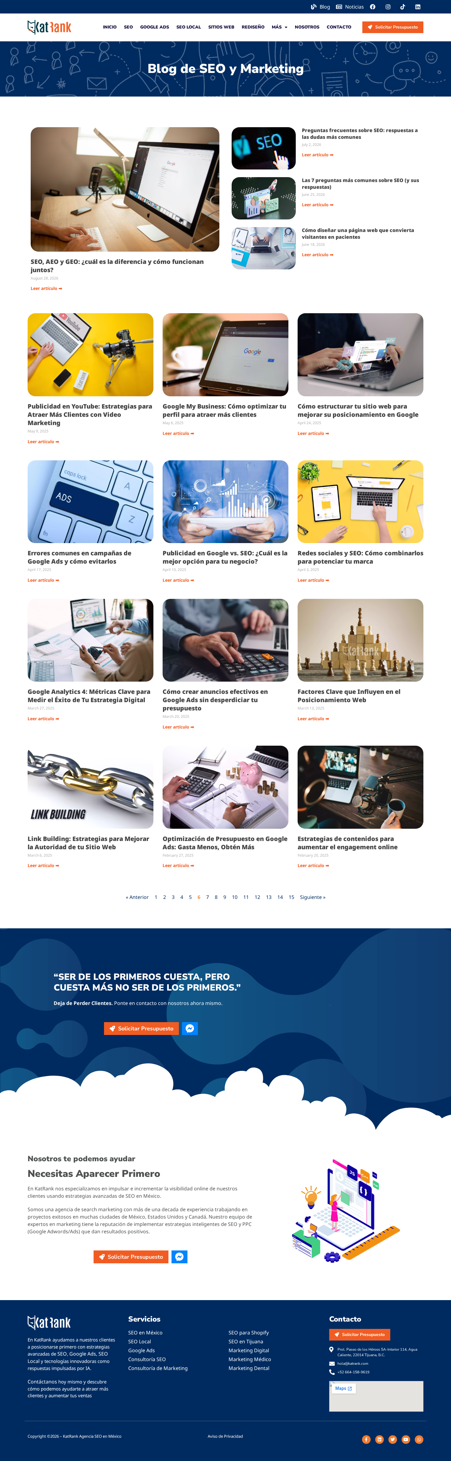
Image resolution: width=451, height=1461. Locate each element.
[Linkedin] (379, 1439)
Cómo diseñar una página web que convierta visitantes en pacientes (358, 233)
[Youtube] (406, 1439)
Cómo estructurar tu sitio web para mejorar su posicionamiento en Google (358, 410)
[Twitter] (392, 1439)
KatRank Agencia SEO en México (92, 1436)
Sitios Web (221, 27)
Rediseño (253, 27)
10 (234, 897)
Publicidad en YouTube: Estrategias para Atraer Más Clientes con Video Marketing (90, 414)
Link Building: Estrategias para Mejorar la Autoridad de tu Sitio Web (88, 843)
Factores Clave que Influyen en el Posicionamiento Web (349, 695)
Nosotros (307, 27)
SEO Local (188, 27)
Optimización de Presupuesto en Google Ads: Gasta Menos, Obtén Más (225, 843)
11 (246, 897)
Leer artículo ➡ (46, 288)
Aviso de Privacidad (225, 1436)
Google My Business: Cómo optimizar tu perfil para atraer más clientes (224, 410)
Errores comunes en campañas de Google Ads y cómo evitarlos (79, 557)
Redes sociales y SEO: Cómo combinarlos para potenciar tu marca (360, 557)
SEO (128, 27)
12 (257, 897)
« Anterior (137, 897)
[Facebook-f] (366, 1439)
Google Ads (154, 27)
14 (280, 897)
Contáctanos (42, 1381)
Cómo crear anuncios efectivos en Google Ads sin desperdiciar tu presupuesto (215, 699)
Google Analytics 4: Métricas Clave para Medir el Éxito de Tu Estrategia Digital (89, 695)
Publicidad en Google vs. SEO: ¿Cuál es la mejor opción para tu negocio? (225, 557)
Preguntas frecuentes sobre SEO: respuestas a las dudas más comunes (360, 133)
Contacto (339, 27)
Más (277, 27)
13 (269, 897)
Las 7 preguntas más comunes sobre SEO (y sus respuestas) (360, 183)
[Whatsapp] (419, 1439)
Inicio (110, 27)
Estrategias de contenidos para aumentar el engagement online (348, 843)
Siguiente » (313, 897)
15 (291, 897)
